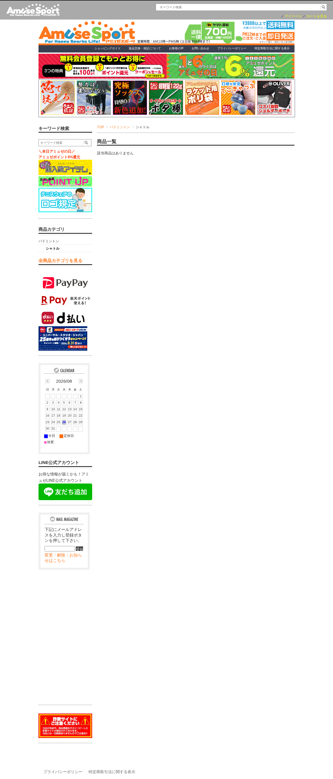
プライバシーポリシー (62, 772)
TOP (100, 127)
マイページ (293, 16)
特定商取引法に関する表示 (111, 772)
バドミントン (120, 127)
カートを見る (316, 16)
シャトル (52, 248)
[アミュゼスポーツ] (33, 10)
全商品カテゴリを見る (60, 260)
